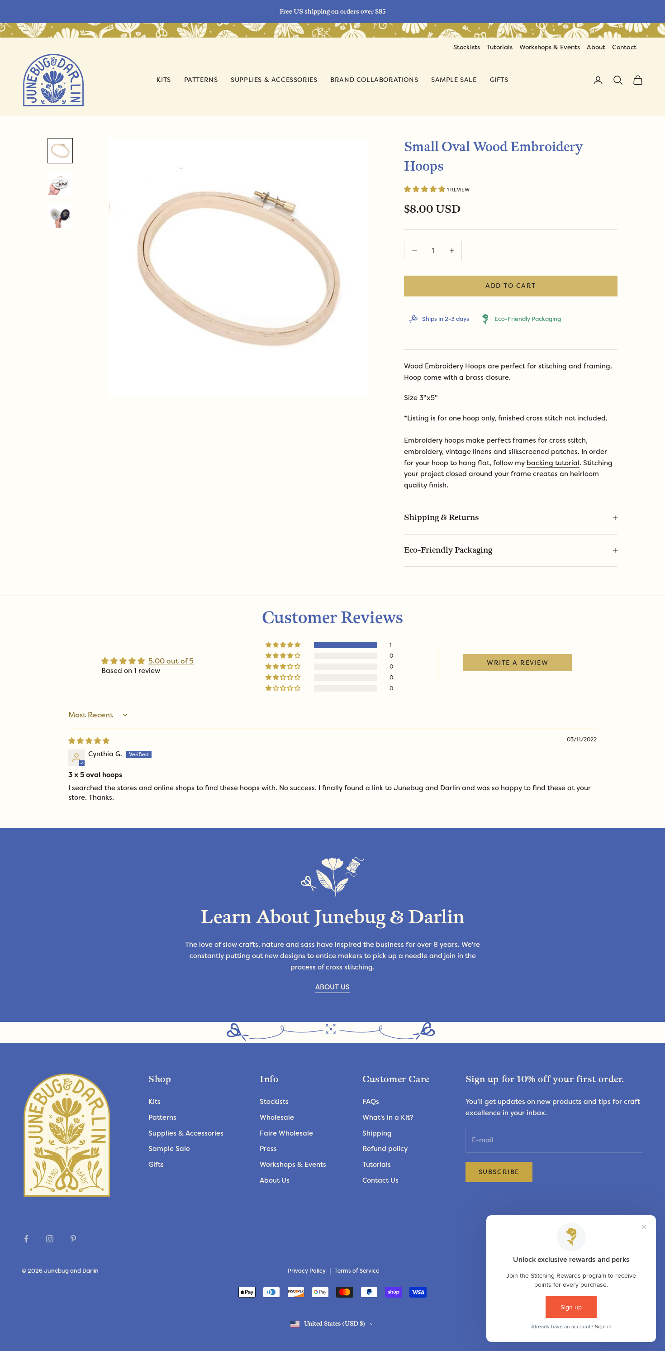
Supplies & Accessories (274, 80)
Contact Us (380, 1180)
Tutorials (500, 47)
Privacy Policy (307, 1271)
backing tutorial (553, 463)
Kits (164, 80)
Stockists (466, 47)
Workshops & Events (549, 47)
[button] (425, 189)
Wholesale (277, 1117)
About (596, 47)
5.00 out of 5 (171, 661)
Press (268, 1148)
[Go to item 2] (60, 183)
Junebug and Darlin (71, 1271)
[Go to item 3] (60, 216)
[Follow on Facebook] (26, 1238)
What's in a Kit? (387, 1117)
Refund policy (385, 1148)
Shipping (377, 1133)
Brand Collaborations (374, 80)
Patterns (201, 80)
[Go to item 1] (60, 150)
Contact (624, 47)
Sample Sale (454, 80)
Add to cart (510, 286)
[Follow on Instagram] (49, 1238)
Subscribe (499, 1172)
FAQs (370, 1101)
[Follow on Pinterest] (73, 1238)
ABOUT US (332, 987)
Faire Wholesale (286, 1133)
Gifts (499, 80)
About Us (275, 1180)
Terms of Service (356, 1271)
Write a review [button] (518, 663)
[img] (88, 740)
